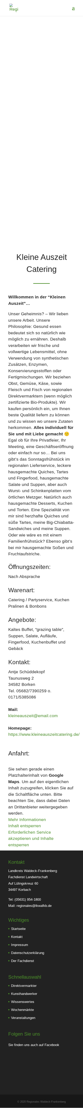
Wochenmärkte (22, 1010)
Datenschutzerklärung (27, 953)
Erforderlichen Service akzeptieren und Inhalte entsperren (31, 838)
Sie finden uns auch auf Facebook (34, 1045)
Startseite (18, 929)
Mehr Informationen (27, 819)
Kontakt (17, 937)
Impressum (19, 945)
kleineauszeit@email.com (33, 715)
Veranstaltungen (23, 1018)
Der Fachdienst (22, 961)
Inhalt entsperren (24, 825)
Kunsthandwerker (24, 994)
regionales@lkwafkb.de (34, 906)
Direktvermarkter (24, 986)
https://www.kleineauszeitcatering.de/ (44, 734)
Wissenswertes (22, 1002)
